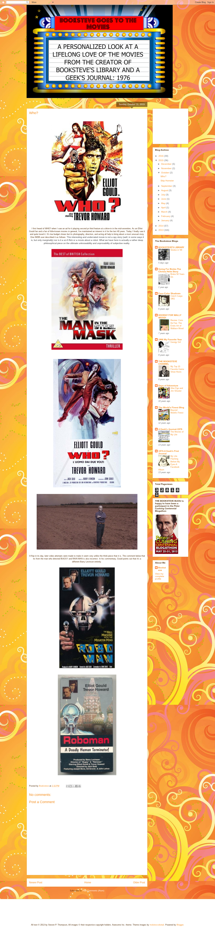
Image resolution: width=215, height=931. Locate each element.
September (167, 186)
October (165, 172)
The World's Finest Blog (171, 407)
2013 (161, 230)
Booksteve (162, 568)
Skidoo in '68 (176, 250)
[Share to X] (73, 786)
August (165, 190)
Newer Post (35, 882)
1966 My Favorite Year (170, 339)
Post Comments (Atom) (93, 890)
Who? (163, 176)
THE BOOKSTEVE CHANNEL (167, 362)
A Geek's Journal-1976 (170, 429)
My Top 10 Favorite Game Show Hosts (177, 369)
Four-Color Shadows (169, 293)
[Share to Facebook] (76, 786)
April (163, 207)
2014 (161, 225)
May (163, 203)
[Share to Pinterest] (79, 786)
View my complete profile (159, 576)
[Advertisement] (171, 125)
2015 (161, 160)
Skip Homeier (167, 180)
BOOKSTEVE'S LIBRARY (171, 247)
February (166, 216)
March (164, 211)
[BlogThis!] (70, 786)
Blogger (180, 925)
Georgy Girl (175, 342)
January (165, 220)
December (166, 164)
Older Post (139, 882)
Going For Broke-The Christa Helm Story (169, 270)
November (166, 168)
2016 (161, 156)
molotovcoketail (157, 925)
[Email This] (67, 786)
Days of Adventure (168, 385)
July (163, 194)
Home (87, 882)
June (164, 199)
